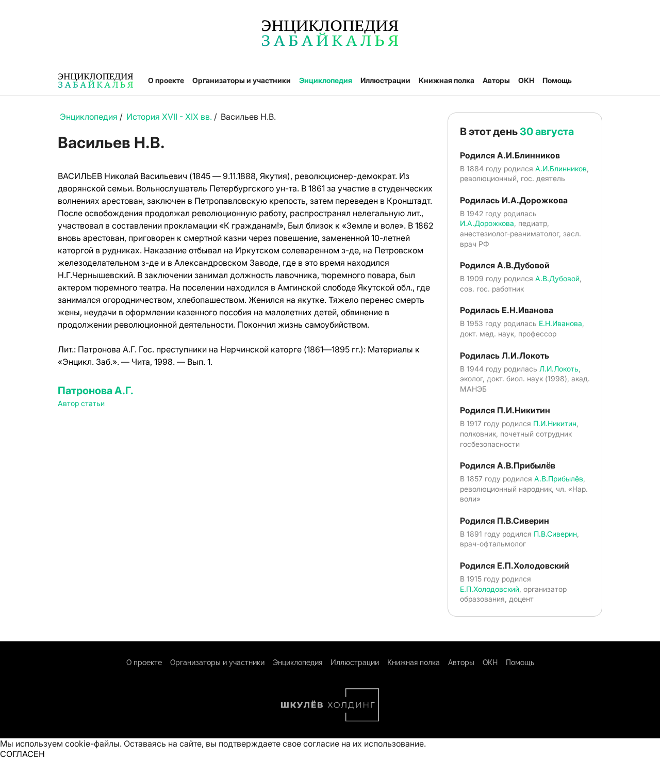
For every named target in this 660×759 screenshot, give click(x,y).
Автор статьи (81, 403)
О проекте (166, 80)
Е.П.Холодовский (489, 589)
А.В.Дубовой (557, 278)
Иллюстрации (385, 80)
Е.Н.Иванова (560, 323)
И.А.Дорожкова (487, 223)
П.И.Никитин (554, 423)
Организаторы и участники (241, 80)
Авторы (496, 80)
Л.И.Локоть (559, 368)
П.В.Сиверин (555, 533)
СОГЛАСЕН (22, 753)
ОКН (526, 80)
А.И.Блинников (561, 168)
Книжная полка (446, 80)
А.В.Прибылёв (558, 478)
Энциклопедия (325, 80)
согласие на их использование (363, 743)
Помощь (557, 80)
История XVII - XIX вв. (169, 116)
